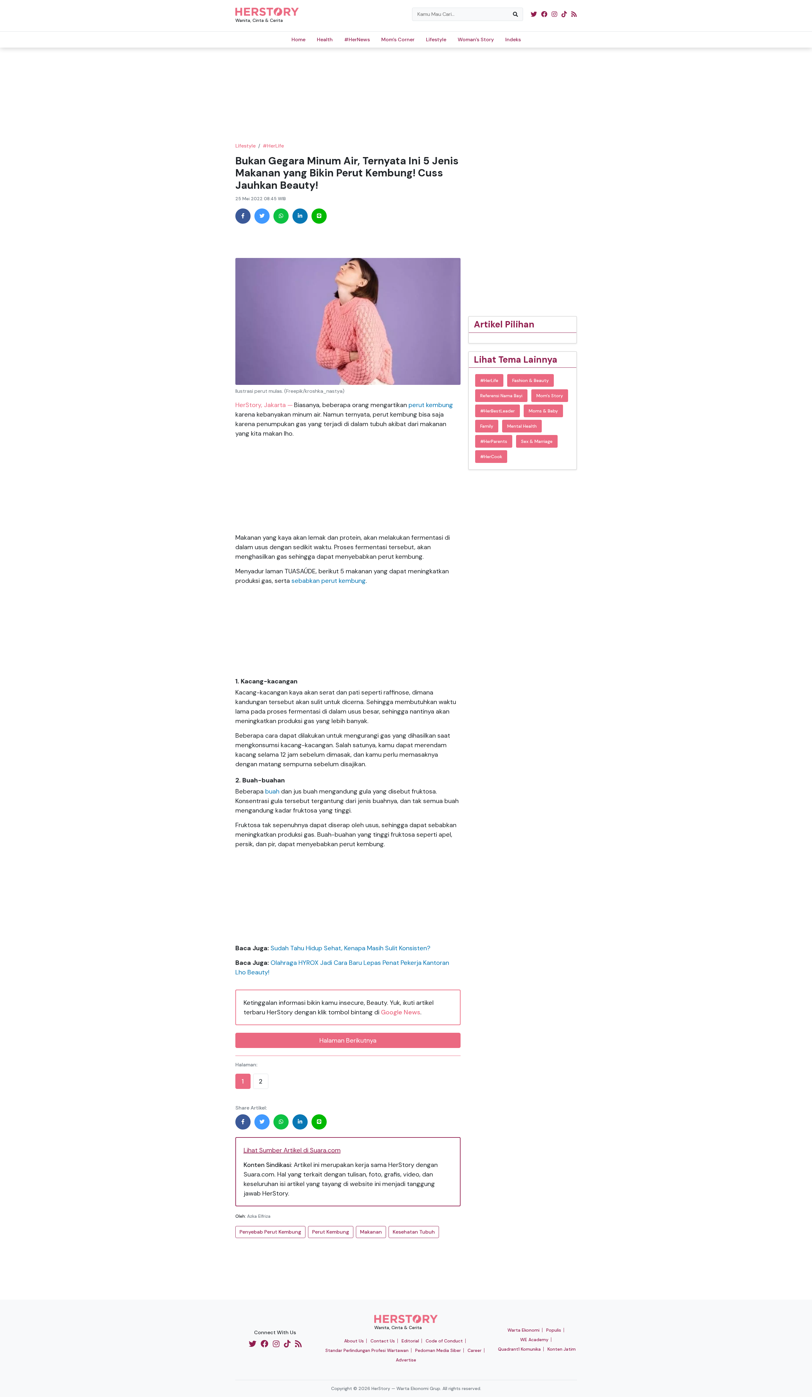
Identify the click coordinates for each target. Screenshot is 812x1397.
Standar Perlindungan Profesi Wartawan (367, 1350)
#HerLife (273, 145)
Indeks (513, 39)
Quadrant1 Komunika (519, 1349)
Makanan (371, 1232)
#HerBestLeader (497, 411)
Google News (400, 1012)
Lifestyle (436, 39)
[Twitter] (262, 216)
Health (325, 39)
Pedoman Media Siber (438, 1350)
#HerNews (357, 39)
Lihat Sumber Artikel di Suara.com (292, 1150)
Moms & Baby (543, 411)
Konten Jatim (561, 1349)
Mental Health (522, 426)
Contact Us (382, 1341)
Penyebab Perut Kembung (270, 1232)
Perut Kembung (330, 1232)
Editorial (410, 1341)
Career (474, 1350)
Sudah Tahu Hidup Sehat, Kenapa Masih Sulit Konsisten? (350, 948)
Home (298, 39)
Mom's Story (549, 396)
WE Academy (534, 1339)
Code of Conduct (444, 1341)
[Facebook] (243, 216)
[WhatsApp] (281, 216)
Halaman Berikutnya (348, 1040)
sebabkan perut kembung (328, 581)
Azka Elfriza (259, 1216)
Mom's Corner (398, 39)
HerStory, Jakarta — (264, 405)
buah (273, 791)
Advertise (406, 1360)
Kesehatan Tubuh (414, 1232)
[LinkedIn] (300, 216)
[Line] (319, 216)
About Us (354, 1341)
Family (486, 426)
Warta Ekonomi (524, 1330)
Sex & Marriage (537, 441)
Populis (553, 1330)
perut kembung (431, 405)
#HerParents (493, 441)
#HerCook (491, 456)
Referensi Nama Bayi (501, 396)
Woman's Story (476, 39)
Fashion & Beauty (530, 380)
